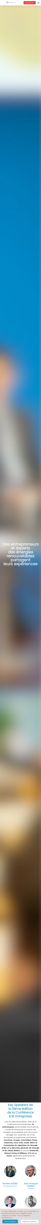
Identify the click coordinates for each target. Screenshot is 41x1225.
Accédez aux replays (30, 3)
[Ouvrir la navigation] (38, 3)
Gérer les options (30, 1221)
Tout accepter (10, 1221)
